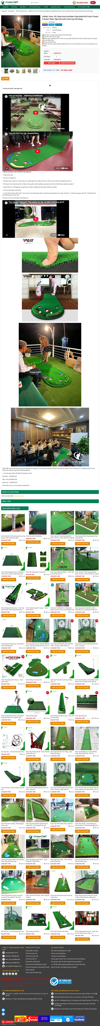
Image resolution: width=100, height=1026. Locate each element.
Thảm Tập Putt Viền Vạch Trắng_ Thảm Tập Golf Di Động (61, 752)
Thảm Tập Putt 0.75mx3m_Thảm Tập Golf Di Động (37, 896)
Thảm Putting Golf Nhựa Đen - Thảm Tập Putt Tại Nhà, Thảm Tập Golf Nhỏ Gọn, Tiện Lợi (12, 609)
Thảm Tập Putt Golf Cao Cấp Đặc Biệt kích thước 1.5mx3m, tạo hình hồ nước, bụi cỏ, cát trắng (38, 645)
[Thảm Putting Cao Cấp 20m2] (37, 677)
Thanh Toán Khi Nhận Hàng (33, 972)
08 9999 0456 (66, 70)
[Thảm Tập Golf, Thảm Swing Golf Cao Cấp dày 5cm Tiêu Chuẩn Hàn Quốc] (13, 534)
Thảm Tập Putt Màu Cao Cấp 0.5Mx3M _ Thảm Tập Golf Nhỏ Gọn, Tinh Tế (86, 752)
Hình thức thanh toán (31, 953)
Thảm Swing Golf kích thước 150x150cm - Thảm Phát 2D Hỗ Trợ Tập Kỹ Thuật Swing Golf (13, 717)
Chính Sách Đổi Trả (31, 959)
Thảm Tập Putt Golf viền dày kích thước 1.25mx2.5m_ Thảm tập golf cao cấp (37, 824)
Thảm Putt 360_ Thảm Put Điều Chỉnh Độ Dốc (12, 788)
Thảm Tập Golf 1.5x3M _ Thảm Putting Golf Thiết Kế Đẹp (61, 860)
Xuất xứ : (48, 30)
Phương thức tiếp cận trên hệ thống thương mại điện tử (66, 961)
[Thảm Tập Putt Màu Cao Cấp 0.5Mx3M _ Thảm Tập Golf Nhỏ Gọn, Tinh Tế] (87, 749)
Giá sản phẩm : (46, 52)
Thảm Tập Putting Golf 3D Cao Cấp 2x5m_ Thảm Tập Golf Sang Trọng (13, 860)
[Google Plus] (6, 974)
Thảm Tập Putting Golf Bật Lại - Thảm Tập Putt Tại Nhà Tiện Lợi (62, 573)
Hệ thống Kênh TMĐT (84, 7)
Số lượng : (47, 56)
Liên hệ (46, 7)
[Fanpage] (3, 974)
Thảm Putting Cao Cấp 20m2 (34, 680)
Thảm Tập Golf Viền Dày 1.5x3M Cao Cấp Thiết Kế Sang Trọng (86, 860)
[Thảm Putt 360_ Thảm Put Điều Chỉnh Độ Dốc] (13, 785)
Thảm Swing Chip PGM (32, 931)
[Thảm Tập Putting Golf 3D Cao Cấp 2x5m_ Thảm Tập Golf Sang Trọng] (13, 857)
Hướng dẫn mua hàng (32, 950)
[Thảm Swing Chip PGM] (37, 929)
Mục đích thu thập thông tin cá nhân (61, 950)
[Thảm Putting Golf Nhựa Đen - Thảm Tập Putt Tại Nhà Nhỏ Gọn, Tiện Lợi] (87, 929)
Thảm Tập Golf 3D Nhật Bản (34, 536)
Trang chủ (5, 7)
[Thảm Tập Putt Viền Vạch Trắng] (62, 929)
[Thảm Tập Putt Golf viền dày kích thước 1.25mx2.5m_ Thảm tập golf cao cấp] (37, 821)
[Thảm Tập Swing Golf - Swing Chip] (37, 570)
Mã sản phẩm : (47, 27)
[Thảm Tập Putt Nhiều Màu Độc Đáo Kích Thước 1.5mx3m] (87, 642)
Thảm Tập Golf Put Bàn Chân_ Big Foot (61, 823)
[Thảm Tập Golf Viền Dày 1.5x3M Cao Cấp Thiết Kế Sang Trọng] (87, 857)
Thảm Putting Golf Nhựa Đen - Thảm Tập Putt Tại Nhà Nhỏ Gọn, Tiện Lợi (86, 932)
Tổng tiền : (47, 59)
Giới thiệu (14, 7)
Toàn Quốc (47, 967)
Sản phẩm (22, 7)
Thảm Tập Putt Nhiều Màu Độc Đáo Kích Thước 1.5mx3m (86, 644)
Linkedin (59, 24)
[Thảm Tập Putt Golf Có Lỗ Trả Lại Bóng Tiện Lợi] (62, 677)
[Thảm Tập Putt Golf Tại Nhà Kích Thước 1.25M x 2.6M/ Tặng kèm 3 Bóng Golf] (87, 893)
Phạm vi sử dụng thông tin (58, 953)
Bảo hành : (48, 32)
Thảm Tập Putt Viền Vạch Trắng (59, 931)
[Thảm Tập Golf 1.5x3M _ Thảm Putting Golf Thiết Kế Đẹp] (62, 857)
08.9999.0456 (82, 3)
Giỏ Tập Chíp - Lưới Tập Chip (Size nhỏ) (12, 751)
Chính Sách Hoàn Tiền (32, 956)
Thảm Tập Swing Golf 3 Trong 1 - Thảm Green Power (37, 608)
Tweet (52, 24)
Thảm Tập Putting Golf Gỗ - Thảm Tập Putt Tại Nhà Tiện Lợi (37, 752)
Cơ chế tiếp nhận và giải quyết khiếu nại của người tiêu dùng (68, 964)
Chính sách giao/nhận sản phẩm (35, 967)
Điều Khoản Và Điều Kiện (33, 961)
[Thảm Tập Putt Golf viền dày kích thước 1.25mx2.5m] (62, 893)
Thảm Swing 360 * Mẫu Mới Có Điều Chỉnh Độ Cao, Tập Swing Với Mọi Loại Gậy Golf (86, 609)
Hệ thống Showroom (69, 7)
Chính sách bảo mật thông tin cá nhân (36, 964)
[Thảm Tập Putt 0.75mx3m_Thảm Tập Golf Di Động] (37, 893)
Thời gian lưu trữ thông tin (58, 956)
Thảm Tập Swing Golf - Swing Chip (35, 572)
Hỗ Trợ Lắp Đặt (30, 969)
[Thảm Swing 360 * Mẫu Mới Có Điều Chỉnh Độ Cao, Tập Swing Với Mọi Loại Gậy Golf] (87, 606)
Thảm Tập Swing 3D (31, 715)
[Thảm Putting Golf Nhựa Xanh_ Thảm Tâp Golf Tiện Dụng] (62, 713)
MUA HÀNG (51, 63)
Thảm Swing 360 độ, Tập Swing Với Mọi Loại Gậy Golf (86, 537)
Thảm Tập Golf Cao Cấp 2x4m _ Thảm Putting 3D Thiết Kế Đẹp (36, 860)
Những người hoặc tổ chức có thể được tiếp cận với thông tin (68, 959)
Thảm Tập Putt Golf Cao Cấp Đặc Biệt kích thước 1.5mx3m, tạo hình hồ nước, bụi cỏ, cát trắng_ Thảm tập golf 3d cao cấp (87, 789)
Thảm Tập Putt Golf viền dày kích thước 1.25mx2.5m (61, 896)
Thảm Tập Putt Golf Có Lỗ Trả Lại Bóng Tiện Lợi (61, 680)
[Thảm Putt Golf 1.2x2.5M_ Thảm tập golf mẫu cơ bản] (13, 821)
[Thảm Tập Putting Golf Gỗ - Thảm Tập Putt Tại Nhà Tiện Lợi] (37, 749)
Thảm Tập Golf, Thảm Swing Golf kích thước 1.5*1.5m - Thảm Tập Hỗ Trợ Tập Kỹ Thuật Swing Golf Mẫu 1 (87, 573)
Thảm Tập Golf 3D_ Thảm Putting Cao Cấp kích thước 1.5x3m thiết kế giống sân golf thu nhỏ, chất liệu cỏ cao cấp (86, 825)
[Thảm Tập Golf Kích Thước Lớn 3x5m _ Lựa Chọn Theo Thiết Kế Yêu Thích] (13, 893)
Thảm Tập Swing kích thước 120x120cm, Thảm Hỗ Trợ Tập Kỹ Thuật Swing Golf (12, 573)
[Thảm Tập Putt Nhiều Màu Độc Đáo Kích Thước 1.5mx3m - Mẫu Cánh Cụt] (62, 642)
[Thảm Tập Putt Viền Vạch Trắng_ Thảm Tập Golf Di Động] (62, 749)
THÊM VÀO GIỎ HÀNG (67, 63)
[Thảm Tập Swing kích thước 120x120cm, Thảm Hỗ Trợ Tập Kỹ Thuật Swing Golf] (13, 570)
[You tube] (10, 974)
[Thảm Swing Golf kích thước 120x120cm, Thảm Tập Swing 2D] (13, 642)
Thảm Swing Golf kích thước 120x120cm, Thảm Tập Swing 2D (12, 644)
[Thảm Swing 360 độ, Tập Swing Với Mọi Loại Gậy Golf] (87, 534)
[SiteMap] (16, 974)
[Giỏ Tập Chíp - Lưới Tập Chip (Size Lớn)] (13, 929)
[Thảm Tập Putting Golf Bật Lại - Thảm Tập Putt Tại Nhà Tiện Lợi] (62, 570)
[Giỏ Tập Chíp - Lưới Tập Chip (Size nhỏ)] (13, 749)
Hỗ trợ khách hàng (34, 7)
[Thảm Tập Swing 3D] (37, 713)
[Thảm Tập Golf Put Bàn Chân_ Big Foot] (62, 821)
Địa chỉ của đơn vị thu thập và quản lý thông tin (64, 967)
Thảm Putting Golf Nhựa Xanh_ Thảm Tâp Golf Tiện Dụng (62, 716)
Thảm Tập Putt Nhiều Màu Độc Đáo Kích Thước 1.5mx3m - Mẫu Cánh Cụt (61, 644)
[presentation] (2, 71)
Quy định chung (55, 7)
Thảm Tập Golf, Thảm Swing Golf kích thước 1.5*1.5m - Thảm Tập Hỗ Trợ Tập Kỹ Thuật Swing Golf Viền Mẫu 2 (62, 537)
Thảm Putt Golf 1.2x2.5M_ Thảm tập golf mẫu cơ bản (12, 824)
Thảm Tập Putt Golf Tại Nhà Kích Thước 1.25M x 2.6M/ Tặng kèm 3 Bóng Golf (86, 896)
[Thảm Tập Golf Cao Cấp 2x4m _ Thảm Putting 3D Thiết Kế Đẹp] (37, 857)
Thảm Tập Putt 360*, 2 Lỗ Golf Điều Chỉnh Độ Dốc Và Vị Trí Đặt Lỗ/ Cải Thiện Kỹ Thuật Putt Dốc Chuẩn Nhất (86, 681)
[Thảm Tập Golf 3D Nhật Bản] (37, 534)
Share (45, 24)
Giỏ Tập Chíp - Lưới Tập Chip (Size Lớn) (12, 931)
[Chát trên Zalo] (3, 1010)
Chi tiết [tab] (5, 78)
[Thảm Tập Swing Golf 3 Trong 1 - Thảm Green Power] (37, 606)
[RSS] (13, 974)
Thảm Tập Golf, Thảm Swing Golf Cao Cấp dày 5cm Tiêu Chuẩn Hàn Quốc (13, 537)
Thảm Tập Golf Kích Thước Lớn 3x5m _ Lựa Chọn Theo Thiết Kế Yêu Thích (12, 896)
